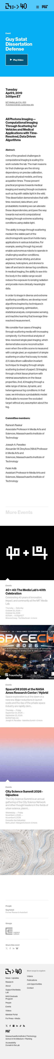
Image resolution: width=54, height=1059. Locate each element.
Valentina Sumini (28, 720)
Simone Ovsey (11, 618)
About (8, 986)
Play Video (18, 60)
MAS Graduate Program (12, 997)
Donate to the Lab (13, 1045)
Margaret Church (23, 823)
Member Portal (12, 1014)
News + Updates (12, 978)
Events (8, 1006)
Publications (32, 980)
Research (9, 982)
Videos (8, 1010)
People (8, 1002)
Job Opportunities (34, 984)
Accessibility (11, 1042)
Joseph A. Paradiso (13, 720)
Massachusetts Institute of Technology (21, 1036)
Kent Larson (10, 823)
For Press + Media (13, 1018)
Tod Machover (24, 618)
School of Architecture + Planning (19, 1039)
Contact (30, 988)
